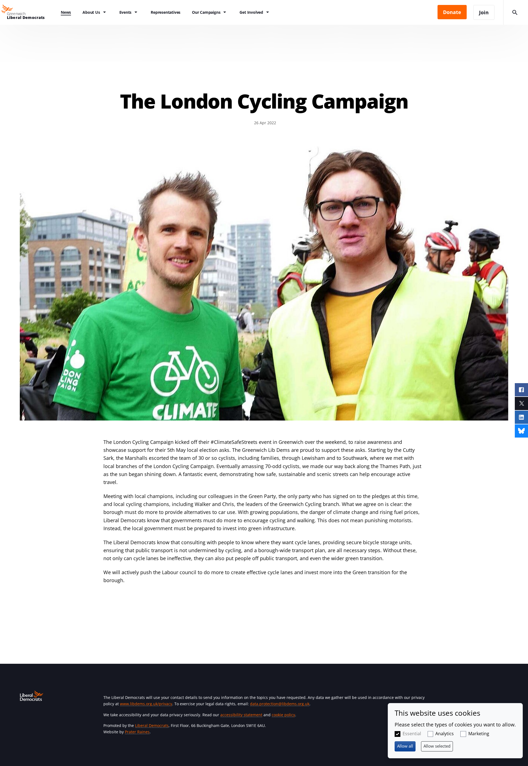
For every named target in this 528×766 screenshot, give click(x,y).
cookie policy (283, 714)
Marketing (478, 734)
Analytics (444, 734)
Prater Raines (137, 731)
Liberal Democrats (152, 725)
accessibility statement (241, 714)
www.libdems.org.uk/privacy (146, 703)
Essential (412, 734)
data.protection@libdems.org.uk (279, 703)
